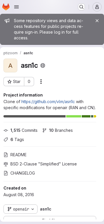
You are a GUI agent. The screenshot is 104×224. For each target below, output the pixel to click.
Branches (61, 130)
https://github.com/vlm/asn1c (48, 101)
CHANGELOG (22, 173)
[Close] (97, 20)
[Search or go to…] (81, 6)
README (18, 154)
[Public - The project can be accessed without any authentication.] (42, 65)
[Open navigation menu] (16, 6)
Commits (24, 130)
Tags (17, 139)
